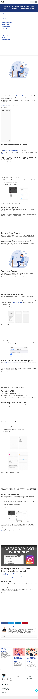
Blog (25, 1)
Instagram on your (16, 302)
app (25, 387)
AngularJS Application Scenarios (4, 650)
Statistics (4, 13)
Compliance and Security (7, 22)
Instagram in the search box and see (10, 150)
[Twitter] (3, 636)
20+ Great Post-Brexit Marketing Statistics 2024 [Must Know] (19, 659)
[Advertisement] (19, 88)
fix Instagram (4, 153)
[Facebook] (4, 636)
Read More (15, 667)
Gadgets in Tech (5, 24)
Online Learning (5, 30)
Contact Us (19, 1)
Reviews (3, 37)
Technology (4, 15)
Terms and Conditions (30, 675)
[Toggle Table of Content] (9, 140)
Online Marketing (5, 33)
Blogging (4, 18)
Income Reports (29, 678)
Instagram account (5, 105)
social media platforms (20, 95)
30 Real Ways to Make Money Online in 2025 (5, 689)
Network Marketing (6, 26)
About (23, 1)
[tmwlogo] (2, 2)
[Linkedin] (7, 684)
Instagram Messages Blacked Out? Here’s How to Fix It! (14, 577)
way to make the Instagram (10, 362)
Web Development (6, 39)
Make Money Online (14, 1)
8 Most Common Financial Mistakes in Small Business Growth (31, 659)
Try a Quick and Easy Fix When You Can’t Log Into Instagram (15, 576)
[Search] (36, 2)
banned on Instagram (20, 153)
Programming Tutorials (7, 35)
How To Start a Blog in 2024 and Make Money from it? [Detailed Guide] (6, 691)
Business (4, 20)
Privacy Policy (29, 676)
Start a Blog (9, 1)
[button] (4, 623)
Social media (4, 28)
